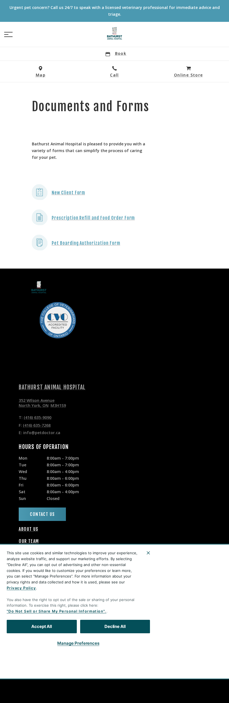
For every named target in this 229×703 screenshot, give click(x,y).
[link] (114, 33)
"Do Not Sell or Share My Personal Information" (56, 611)
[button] (8, 34)
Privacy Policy (21, 588)
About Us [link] (28, 529)
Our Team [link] (29, 541)
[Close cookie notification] (148, 553)
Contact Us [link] (42, 514)
